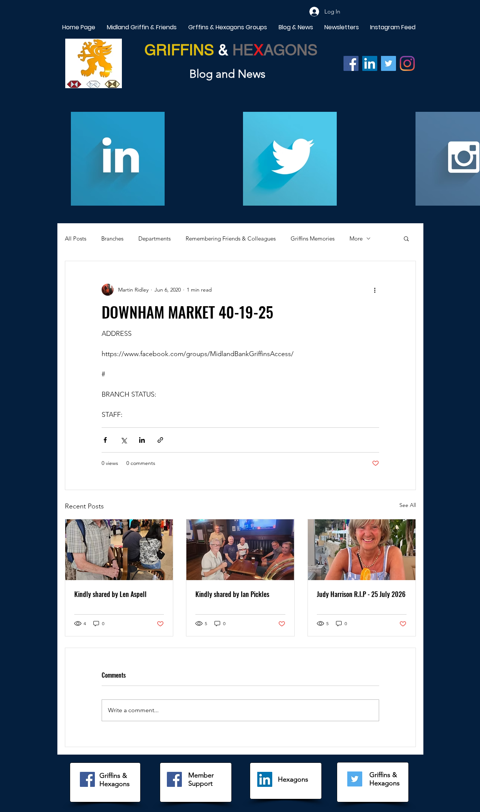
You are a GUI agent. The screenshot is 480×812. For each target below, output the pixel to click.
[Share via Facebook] (105, 440)
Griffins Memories (312, 238)
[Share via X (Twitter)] (123, 440)
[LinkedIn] (264, 779)
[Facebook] (351, 63)
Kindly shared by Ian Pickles (232, 594)
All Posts (75, 238)
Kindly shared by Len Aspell (110, 594)
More (356, 238)
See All (407, 505)
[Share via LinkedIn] (142, 440)
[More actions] (374, 289)
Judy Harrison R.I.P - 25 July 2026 (361, 594)
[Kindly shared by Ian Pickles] (240, 549)
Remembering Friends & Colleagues (231, 238)
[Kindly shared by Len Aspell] (119, 549)
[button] (406, 238)
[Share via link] (160, 440)
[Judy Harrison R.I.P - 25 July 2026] (362, 549)
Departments (154, 238)
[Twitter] (388, 63)
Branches (112, 238)
